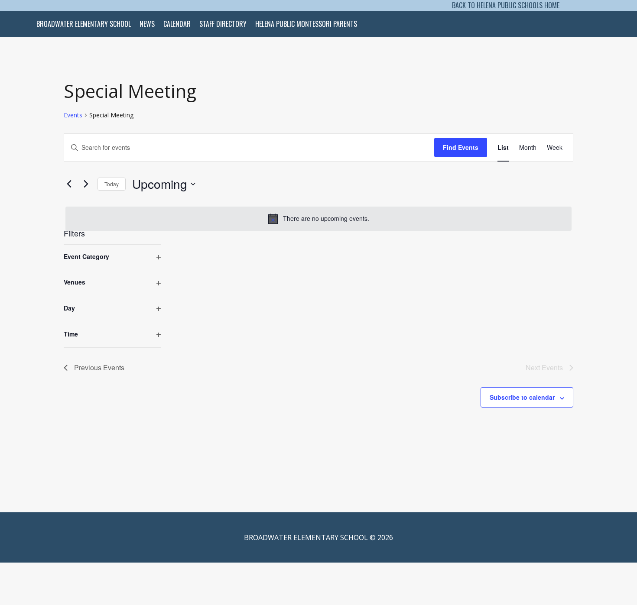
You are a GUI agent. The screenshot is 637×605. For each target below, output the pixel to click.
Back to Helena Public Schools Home (505, 5)
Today (111, 184)
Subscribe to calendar (522, 397)
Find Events (460, 147)
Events (73, 115)
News (147, 24)
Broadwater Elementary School (83, 24)
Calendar (177, 24)
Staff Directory (223, 24)
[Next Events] (86, 184)
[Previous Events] (69, 184)
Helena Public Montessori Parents (306, 24)
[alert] (318, 219)
